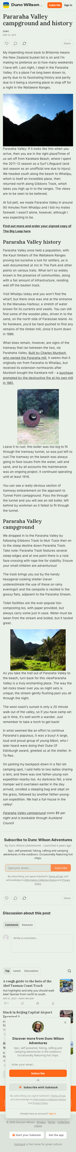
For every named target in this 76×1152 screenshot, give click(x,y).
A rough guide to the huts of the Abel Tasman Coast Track (27, 983)
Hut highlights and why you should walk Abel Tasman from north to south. (28, 992)
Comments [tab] (11, 925)
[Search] (69, 971)
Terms (51, 1122)
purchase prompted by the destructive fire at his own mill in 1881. (38, 377)
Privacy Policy (40, 1103)
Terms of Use (58, 1095)
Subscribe (55, 5)
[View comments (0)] (15, 43)
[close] (65, 1022)
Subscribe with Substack (41, 1087)
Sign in (68, 5)
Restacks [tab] (27, 925)
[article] (38, 992)
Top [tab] (7, 971)
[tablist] (19, 925)
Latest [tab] (17, 971)
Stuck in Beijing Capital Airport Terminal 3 (27, 1014)
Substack (19, 1144)
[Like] (6, 43)
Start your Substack (28, 1135)
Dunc (6, 31)
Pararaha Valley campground (24, 813)
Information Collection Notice (49, 1099)
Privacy (41, 1122)
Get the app (56, 1135)
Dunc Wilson (26, 998)
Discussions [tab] (31, 971)
